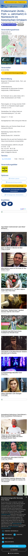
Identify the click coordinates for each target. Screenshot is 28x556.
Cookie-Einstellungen (13, 526)
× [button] (26, 497)
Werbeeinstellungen (17, 523)
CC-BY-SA (24, 56)
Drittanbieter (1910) (5, 514)
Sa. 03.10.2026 (6, 159)
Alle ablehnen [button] (14, 550)
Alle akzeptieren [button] (14, 546)
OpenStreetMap (12, 56)
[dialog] (14, 526)
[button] (14, 553)
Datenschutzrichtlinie (6, 528)
